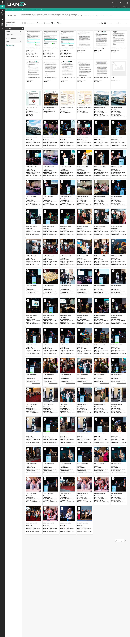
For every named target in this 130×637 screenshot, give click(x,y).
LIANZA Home (114, 7)
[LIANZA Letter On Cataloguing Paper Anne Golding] (50, 68)
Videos (43, 9)
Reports (37, 9)
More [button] (2, 30)
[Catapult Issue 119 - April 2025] (67, 98)
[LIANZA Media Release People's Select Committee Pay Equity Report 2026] (84, 68)
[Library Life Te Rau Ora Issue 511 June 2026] (50, 98)
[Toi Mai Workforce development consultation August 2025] (84, 38)
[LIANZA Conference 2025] (101, 98)
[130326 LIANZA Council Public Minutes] (33, 38)
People (14, 9)
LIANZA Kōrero (32, 111)
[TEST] (118, 68)
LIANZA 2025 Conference (105, 115)
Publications (22, 9)
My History (2, 16)
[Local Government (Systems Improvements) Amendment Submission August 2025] (101, 38)
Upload (2, 25)
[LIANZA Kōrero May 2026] (33, 98)
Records (30, 9)
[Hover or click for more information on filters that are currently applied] (14, 22)
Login (2, 21)
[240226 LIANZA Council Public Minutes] (50, 38)
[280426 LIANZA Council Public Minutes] (67, 38)
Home (2, 3)
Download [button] (39, 23)
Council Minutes (32, 51)
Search (2, 12)
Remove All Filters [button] (11, 24)
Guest (119, 3)
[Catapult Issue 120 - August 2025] (84, 98)
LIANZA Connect (124, 7)
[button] (47, 23)
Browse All (2, 7)
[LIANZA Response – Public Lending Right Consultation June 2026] (118, 38)
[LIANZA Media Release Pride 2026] (67, 68)
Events (8, 9)
